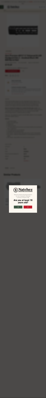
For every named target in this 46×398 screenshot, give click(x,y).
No (27, 207)
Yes (18, 207)
